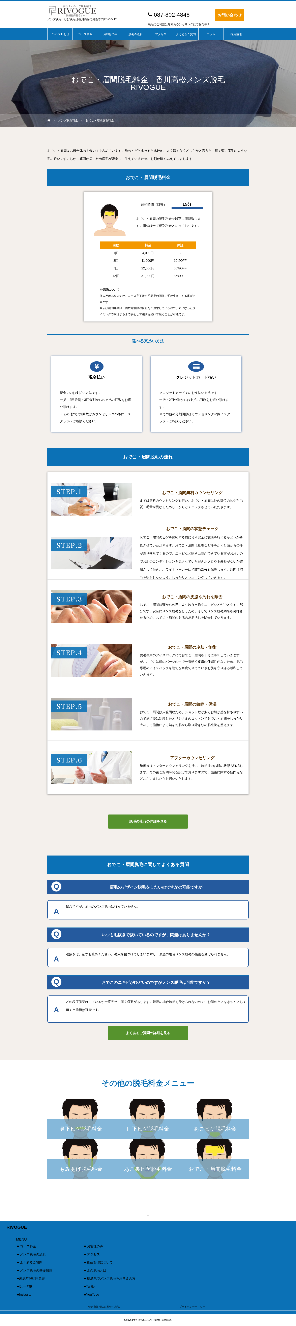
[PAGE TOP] (148, 1215)
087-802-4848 (172, 15)
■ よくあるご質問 (29, 1262)
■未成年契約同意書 (31, 1278)
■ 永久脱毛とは (95, 1270)
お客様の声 (110, 34)
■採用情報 (24, 1286)
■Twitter (90, 1286)
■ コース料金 (26, 1246)
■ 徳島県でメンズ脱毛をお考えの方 (109, 1278)
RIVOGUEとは (60, 34)
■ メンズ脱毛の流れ (31, 1254)
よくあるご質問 (186, 34)
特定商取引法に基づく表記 (104, 1306)
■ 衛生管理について (98, 1262)
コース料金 (85, 34)
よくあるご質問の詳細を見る (148, 1033)
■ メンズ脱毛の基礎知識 (34, 1270)
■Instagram (25, 1294)
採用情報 (236, 34)
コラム (211, 34)
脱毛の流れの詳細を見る (148, 821)
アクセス (160, 34)
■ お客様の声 (93, 1246)
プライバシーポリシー (192, 1306)
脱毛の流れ (135, 34)
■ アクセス (92, 1254)
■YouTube (91, 1294)
